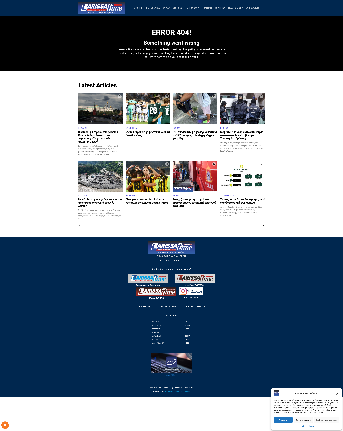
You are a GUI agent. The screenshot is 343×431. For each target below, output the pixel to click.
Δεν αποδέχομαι (303, 420)
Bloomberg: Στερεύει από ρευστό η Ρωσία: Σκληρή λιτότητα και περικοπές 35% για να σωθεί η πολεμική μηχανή (98, 136)
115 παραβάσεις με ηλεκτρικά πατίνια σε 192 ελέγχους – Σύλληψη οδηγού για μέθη (195, 135)
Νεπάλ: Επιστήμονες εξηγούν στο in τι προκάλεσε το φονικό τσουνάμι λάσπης (100, 202)
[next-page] (262, 225)
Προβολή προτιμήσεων (327, 420)
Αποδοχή (283, 420)
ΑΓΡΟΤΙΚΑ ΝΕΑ (228, 195)
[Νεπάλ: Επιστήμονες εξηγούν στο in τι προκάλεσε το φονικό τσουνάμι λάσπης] (100, 176)
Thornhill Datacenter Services (177, 391)
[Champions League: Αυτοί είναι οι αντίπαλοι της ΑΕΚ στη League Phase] (148, 176)
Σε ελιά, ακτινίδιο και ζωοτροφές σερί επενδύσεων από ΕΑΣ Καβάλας (242, 201)
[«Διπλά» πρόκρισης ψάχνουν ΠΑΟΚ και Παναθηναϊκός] (148, 108)
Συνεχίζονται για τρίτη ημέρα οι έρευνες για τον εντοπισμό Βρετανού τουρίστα (194, 202)
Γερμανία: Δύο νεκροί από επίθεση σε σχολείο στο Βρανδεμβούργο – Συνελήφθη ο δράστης (241, 135)
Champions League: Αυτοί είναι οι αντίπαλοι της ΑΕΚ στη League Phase (147, 201)
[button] (337, 393)
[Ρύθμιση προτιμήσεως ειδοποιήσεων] (5, 425)
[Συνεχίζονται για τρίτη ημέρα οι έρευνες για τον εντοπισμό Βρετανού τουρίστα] (195, 176)
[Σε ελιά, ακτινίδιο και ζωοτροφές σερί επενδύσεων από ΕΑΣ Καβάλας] (242, 176)
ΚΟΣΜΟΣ (82, 128)
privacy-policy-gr (308, 426)
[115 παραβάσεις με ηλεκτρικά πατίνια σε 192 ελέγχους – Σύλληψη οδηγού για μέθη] (195, 108)
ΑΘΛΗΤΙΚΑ (131, 128)
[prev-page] (80, 225)
